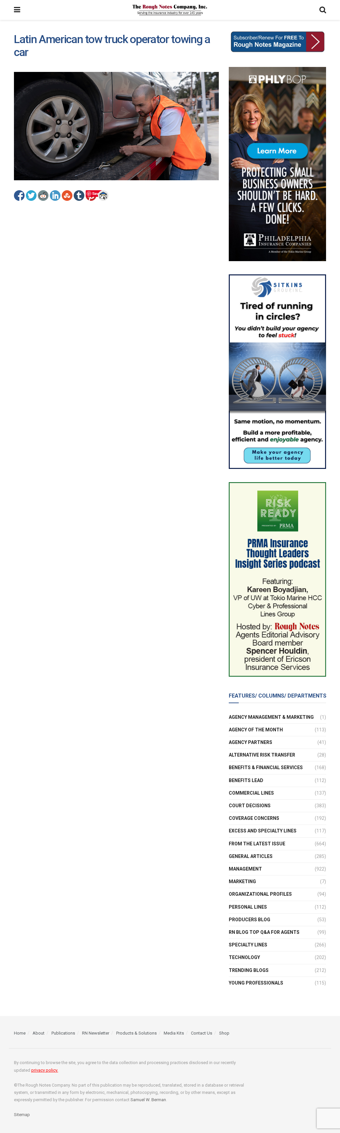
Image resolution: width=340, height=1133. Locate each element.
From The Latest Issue (257, 843)
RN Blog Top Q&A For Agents (264, 932)
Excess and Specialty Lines (263, 830)
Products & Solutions (136, 1033)
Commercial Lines (251, 793)
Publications (63, 1033)
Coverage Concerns (254, 818)
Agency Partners (250, 742)
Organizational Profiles (260, 894)
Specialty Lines (248, 944)
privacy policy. (44, 1070)
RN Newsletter (95, 1033)
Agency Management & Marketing (271, 717)
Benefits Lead (246, 780)
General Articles (251, 856)
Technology (244, 957)
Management (245, 869)
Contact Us (201, 1033)
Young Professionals (256, 983)
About (38, 1033)
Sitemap (22, 1114)
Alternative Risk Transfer (262, 755)
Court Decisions (250, 805)
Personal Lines (248, 907)
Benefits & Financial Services (266, 767)
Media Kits (174, 1033)
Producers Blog (249, 919)
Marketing (242, 881)
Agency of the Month (256, 729)
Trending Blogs (249, 970)
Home (20, 1033)
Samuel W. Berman (148, 1099)
